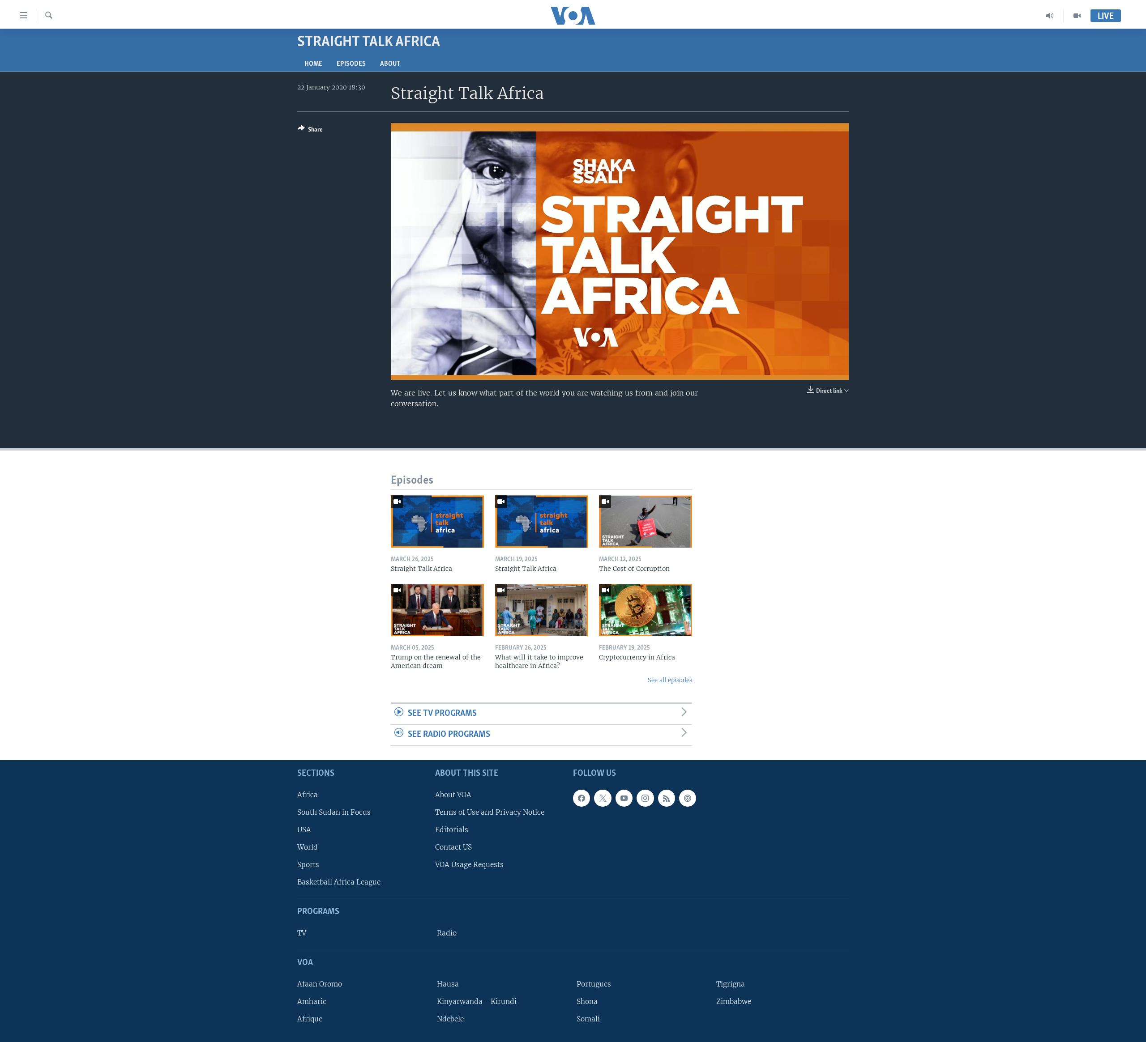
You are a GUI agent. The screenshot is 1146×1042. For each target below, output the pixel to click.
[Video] (1077, 15)
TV (301, 933)
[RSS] (666, 797)
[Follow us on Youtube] (624, 797)
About (390, 64)
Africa (307, 794)
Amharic (311, 1001)
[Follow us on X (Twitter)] (602, 797)
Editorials (451, 829)
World (307, 847)
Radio (447, 933)
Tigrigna (730, 983)
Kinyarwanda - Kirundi (477, 1001)
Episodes (351, 64)
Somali (588, 1019)
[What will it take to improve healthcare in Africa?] (541, 610)
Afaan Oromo (319, 983)
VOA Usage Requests (469, 864)
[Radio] (1050, 15)
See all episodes (670, 680)
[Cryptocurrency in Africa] (645, 610)
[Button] (310, 131)
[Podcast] (687, 797)
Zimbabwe (733, 1001)
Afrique (309, 1019)
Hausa (448, 983)
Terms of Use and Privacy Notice (489, 812)
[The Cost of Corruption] (645, 521)
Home (313, 64)
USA (304, 829)
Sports (308, 864)
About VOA (453, 794)
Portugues (594, 983)
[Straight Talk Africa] (437, 521)
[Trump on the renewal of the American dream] (437, 610)
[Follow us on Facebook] (581, 797)
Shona (587, 1001)
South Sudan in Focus (334, 812)
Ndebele (450, 1019)
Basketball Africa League (339, 882)
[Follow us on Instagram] (645, 797)
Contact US (453, 847)
